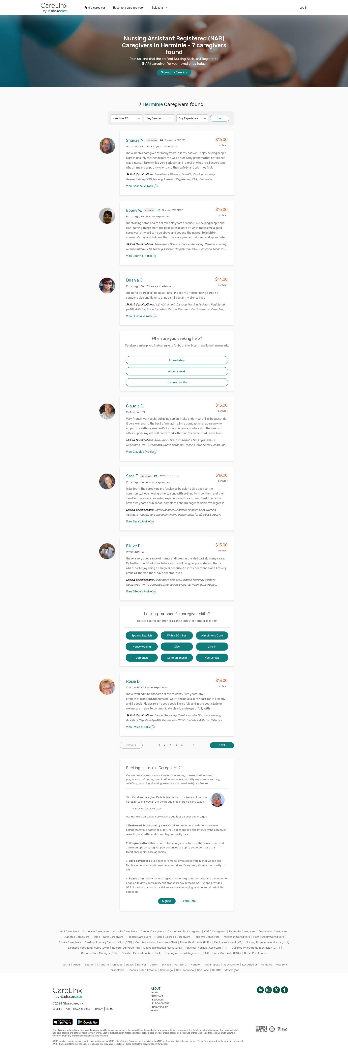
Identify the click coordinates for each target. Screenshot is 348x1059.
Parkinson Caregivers (236, 936)
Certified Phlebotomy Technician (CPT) (256, 947)
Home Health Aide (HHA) (195, 942)
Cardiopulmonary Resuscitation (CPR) (108, 942)
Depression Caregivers (273, 931)
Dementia (142, 657)
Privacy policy (159, 1007)
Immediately (177, 360)
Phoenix (133, 970)
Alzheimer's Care (212, 635)
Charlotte (103, 964)
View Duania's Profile (139, 316)
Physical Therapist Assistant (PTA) (206, 947)
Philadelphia (116, 970)
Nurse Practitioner (255, 953)
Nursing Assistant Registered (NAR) (187, 953)
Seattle (216, 970)
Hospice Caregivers (139, 936)
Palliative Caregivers (207, 936)
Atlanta (65, 964)
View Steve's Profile (139, 591)
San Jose (203, 970)
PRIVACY (98, 1009)
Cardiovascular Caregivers (184, 931)
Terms (154, 1010)
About (154, 992)
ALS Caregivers (69, 931)
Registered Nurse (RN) (126, 947)
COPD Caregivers (215, 931)
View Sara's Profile (138, 521)
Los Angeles (250, 964)
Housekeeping (142, 646)
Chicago (117, 964)
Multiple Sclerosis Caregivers (172, 936)
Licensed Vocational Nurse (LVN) (88, 947)
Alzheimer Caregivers (96, 931)
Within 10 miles (176, 635)
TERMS (109, 1009)
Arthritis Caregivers (125, 931)
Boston (89, 964)
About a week (176, 371)
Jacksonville (231, 964)
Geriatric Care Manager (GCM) (99, 953)
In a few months (177, 382)
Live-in (212, 646)
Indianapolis (212, 964)
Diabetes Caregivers (76, 936)
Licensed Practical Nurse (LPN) (162, 947)
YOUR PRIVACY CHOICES (77, 1009)
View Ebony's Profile (139, 256)
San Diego (166, 970)
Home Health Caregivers (108, 936)
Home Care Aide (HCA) (226, 953)
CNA (177, 646)
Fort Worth (180, 964)
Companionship (177, 657)
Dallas (130, 964)
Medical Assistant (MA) (228, 942)
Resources (157, 999)
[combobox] (146, 118)
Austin (77, 964)
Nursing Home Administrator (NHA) (267, 942)
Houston (196, 964)
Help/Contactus (160, 1003)
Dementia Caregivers (242, 931)
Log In (303, 7)
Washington (232, 970)
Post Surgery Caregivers (268, 936)
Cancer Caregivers (152, 931)
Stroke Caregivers (70, 942)
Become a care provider (128, 7)
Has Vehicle (212, 657)
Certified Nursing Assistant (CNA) (156, 942)
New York (281, 964)
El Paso (166, 964)
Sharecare (157, 996)
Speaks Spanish (141, 635)
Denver (141, 964)
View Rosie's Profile (138, 727)
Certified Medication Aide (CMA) (141, 953)
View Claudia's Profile (139, 451)
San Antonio (149, 970)
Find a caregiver (94, 7)
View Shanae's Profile (140, 186)
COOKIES (57, 1009)
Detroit (154, 964)
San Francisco (185, 970)
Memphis (266, 964)
